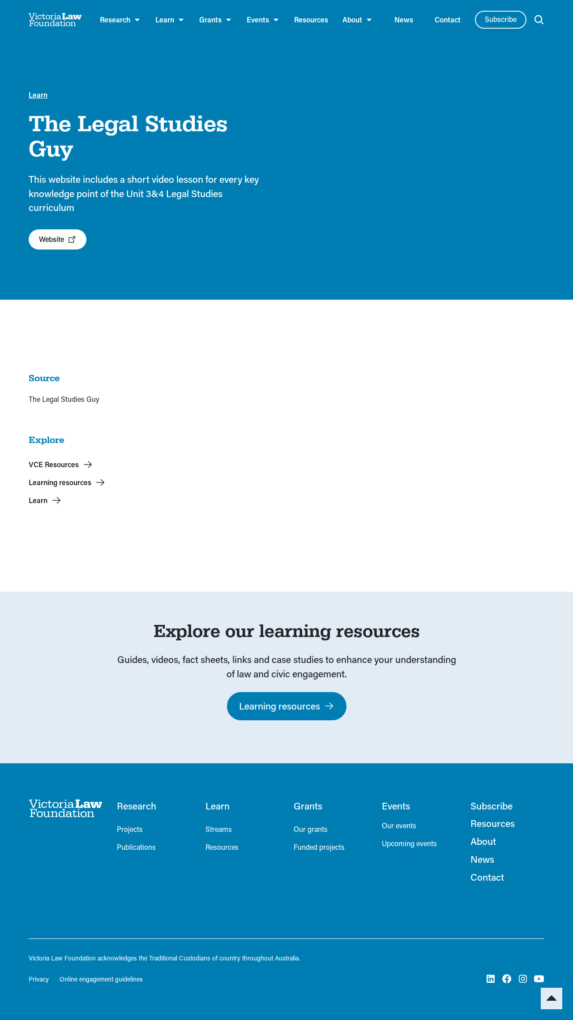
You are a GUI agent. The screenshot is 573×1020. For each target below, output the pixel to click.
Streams (218, 829)
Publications (136, 847)
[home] (55, 19)
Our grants (311, 829)
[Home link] (66, 808)
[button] (120, 19)
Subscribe (501, 19)
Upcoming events (409, 843)
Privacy (39, 979)
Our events (399, 825)
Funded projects (319, 847)
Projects (130, 829)
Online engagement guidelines (101, 979)
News (403, 19)
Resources (311, 19)
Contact (448, 19)
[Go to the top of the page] (551, 998)
